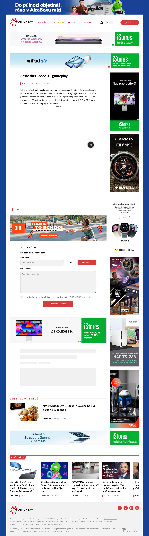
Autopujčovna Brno (108, 529)
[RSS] (137, 508)
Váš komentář (25, 269)
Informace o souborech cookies (81, 521)
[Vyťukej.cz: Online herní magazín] (21, 22)
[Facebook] (120, 508)
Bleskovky (72, 22)
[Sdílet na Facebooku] (12, 210)
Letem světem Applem (33, 529)
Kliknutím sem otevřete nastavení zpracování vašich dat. (43, 524)
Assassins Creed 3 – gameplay (44, 76)
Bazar (61, 22)
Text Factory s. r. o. (37, 519)
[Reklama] (74, 7)
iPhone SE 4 (59, 531)
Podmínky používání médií (31, 521)
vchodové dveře (37, 531)
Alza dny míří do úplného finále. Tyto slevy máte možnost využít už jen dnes (53, 487)
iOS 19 (67, 531)
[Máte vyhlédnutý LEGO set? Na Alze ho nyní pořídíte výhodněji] (24, 412)
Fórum (52, 22)
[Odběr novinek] (101, 23)
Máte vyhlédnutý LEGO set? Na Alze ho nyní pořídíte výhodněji (70, 408)
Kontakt (88, 22)
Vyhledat (128, 22)
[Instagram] (131, 508)
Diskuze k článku (28, 247)
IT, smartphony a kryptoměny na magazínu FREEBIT (60, 529)
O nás (20, 524)
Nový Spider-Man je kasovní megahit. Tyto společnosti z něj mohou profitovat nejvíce (114, 487)
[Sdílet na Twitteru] (17, 210)
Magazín (42, 22)
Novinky (25, 83)
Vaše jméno (24, 257)
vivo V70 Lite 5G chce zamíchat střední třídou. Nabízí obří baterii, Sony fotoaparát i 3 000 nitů (22, 487)
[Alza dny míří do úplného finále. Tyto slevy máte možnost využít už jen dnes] (54, 470)
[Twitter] (126, 508)
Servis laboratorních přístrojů (89, 529)
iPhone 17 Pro (49, 531)
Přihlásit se (86, 262)
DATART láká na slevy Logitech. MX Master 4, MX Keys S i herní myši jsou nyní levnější (85, 487)
